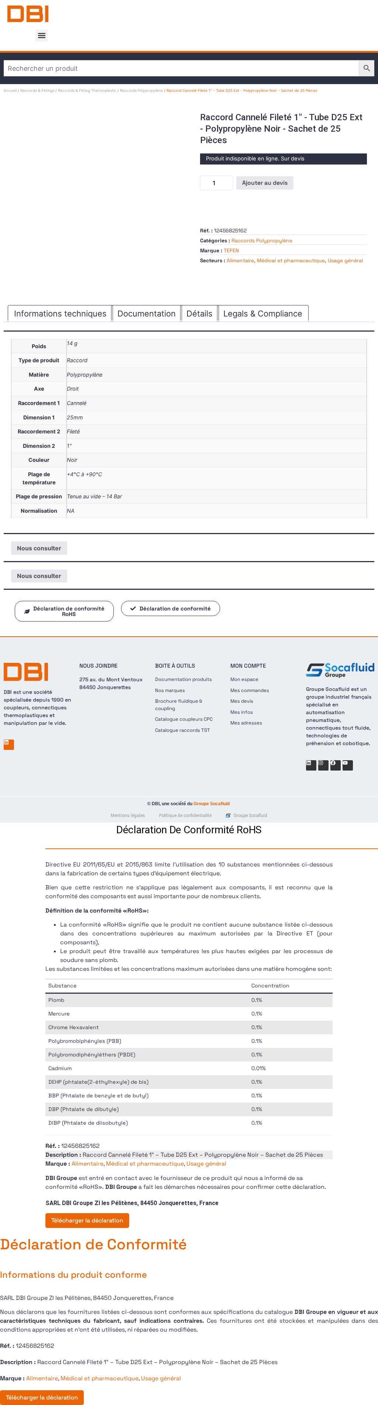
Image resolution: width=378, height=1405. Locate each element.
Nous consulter (39, 548)
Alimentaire (240, 260)
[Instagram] (323, 765)
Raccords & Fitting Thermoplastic (87, 90)
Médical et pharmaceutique (291, 260)
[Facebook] (335, 765)
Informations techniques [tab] (60, 313)
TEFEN (231, 250)
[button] (41, 36)
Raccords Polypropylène (141, 90)
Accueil (10, 90)
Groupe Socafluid (211, 803)
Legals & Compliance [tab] (262, 313)
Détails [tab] (199, 313)
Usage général (345, 260)
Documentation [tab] (146, 313)
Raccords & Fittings (37, 90)
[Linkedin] (9, 745)
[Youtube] (348, 765)
